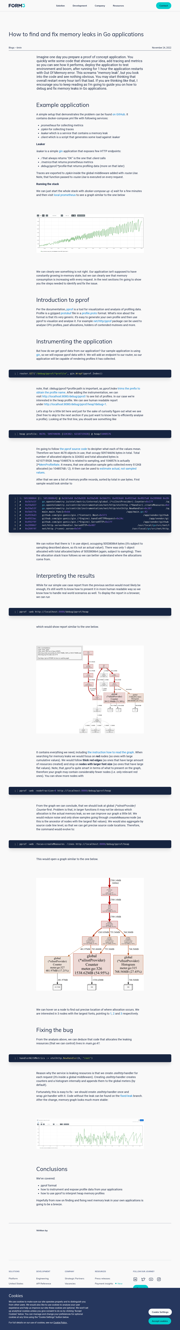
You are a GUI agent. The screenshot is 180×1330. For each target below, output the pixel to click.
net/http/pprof (103, 321)
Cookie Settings (160, 1312)
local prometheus (65, 195)
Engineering (42, 1278)
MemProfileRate (49, 464)
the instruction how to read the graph (111, 752)
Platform (13, 1278)
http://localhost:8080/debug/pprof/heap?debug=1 (75, 404)
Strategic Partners (74, 1278)
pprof (69, 309)
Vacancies (70, 1283)
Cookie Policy (60, 1322)
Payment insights (108, 1283)
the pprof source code (73, 449)
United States (16, 1283)
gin (61, 151)
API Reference (43, 1283)
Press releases (102, 1278)
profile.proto (89, 313)
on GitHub (118, 114)
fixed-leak (126, 1096)
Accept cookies (160, 1321)
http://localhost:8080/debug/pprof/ (64, 396)
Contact (163, 5)
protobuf (66, 313)
